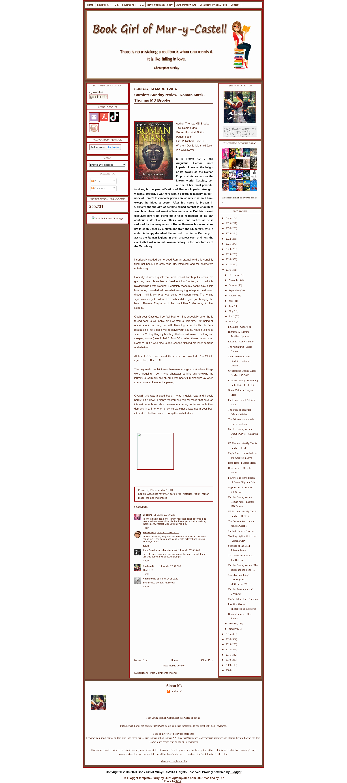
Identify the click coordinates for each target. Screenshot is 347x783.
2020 (229, 249)
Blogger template (139, 778)
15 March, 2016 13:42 (167, 579)
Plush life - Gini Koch (239, 326)
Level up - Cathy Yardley (241, 341)
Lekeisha (147, 515)
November (234, 280)
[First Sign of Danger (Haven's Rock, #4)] (247, 156)
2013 (229, 644)
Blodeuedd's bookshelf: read (240, 143)
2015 (229, 634)
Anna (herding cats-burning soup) (160, 550)
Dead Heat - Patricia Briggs (242, 463)
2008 (229, 670)
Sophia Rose (149, 532)
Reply (146, 528)
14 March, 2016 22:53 (170, 566)
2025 (229, 223)
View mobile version (173, 665)
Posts (97, 181)
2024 (229, 228)
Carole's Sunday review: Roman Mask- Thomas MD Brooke (241, 502)
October (233, 285)
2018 (229, 259)
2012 (229, 649)
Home (90, 4)
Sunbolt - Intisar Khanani (241, 531)
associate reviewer (157, 494)
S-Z (142, 4)
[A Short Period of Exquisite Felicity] (226, 167)
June (231, 306)
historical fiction (191, 494)
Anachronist (149, 579)
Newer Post (140, 660)
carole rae (175, 494)
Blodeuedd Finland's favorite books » (239, 200)
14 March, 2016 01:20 (164, 515)
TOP (178, 781)
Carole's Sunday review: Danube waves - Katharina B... (243, 433)
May (231, 311)
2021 (229, 243)
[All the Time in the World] (240, 178)
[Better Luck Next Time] (240, 156)
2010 (229, 660)
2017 (229, 264)
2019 (229, 254)
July (231, 300)
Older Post (207, 660)
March (232, 321)
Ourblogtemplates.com (180, 778)
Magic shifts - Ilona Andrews (243, 599)
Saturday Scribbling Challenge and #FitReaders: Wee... (239, 579)
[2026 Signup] (107, 218)
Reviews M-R (129, 4)
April (232, 316)
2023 (229, 233)
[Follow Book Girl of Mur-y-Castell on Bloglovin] (105, 149)
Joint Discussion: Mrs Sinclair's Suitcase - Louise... (239, 361)
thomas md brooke (156, 498)
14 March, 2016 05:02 (168, 532)
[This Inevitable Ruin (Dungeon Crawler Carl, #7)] (226, 178)
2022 (229, 238)
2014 (229, 639)
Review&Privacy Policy (160, 4)
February (234, 623)
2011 (229, 654)
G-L (116, 4)
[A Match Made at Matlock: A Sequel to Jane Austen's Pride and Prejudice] (247, 167)
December (234, 275)
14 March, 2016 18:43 (189, 550)
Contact (235, 4)
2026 (229, 218)
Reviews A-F (104, 4)
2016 (229, 269)
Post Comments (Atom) (163, 673)
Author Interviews (186, 4)
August (233, 295)
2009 (229, 665)
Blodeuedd (148, 566)
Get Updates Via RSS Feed (213, 4)
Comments (99, 188)
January (233, 628)
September (234, 290)
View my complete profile (174, 761)
